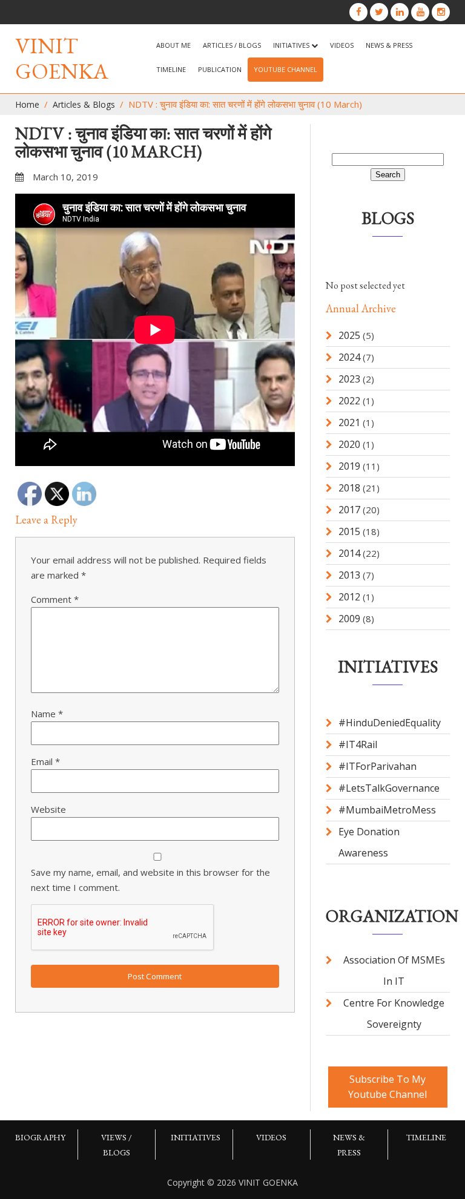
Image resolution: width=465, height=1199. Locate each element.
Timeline (171, 69)
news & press (389, 45)
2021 (349, 422)
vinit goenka (61, 58)
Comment (55, 599)
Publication (220, 69)
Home (27, 104)
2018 (349, 487)
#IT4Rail (357, 744)
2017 (349, 509)
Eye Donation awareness (369, 842)
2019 (349, 466)
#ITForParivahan (377, 766)
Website (48, 809)
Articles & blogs (84, 104)
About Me (173, 45)
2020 (349, 444)
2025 (349, 335)
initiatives (195, 1137)
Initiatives (292, 45)
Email (45, 761)
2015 (349, 531)
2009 (349, 618)
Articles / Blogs (232, 45)
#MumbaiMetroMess (387, 809)
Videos (342, 45)
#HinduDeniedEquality (389, 722)
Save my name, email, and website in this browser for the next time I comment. (150, 879)
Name (47, 714)
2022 (349, 400)
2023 (349, 379)
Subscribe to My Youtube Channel (387, 1087)
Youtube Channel (285, 69)
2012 (349, 596)
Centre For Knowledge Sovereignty (393, 1013)
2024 (349, 357)
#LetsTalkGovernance (389, 788)
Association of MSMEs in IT (394, 970)
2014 (349, 553)
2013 (349, 575)
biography (40, 1137)
